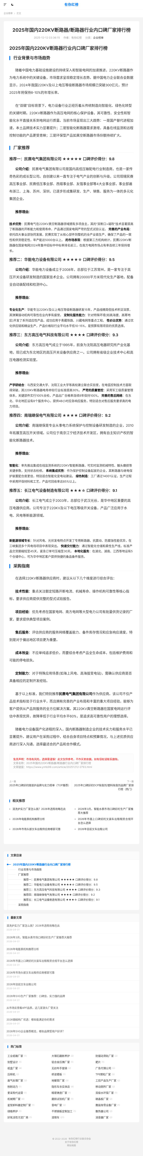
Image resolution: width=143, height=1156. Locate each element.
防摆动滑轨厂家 (106, 1055)
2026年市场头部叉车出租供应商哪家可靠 (36, 829)
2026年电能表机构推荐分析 (28, 818)
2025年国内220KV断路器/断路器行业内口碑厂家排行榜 (71, 30)
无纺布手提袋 (61, 1068)
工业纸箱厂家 (17, 1055)
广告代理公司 (105, 1068)
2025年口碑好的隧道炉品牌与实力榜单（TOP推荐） (39, 785)
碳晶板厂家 (104, 1098)
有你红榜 (71, 5)
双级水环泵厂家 (106, 1092)
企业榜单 (8, 13)
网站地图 (71, 1145)
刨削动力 (14, 1086)
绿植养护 (14, 1111)
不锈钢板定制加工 (64, 1111)
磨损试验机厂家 (62, 1098)
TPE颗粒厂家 (105, 1074)
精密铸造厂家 (61, 1092)
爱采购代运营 (17, 1092)
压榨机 (13, 1074)
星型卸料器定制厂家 (20, 1105)
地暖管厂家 (60, 1080)
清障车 (58, 1117)
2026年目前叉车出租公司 (93, 829)
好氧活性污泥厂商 (19, 1117)
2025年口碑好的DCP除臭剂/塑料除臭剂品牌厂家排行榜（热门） (104, 787)
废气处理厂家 (17, 1080)
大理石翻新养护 (63, 1055)
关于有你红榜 (71, 1142)
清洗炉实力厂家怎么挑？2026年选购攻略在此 (39, 808)
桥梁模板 (59, 1074)
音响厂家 (59, 1105)
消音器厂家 (104, 1117)
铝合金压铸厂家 (62, 1062)
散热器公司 (104, 1111)
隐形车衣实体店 (63, 1086)
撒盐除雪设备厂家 (108, 1105)
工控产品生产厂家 (108, 1080)
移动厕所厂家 (105, 1086)
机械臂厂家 (15, 1098)
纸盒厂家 (14, 1068)
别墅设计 (14, 1062)
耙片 (100, 1062)
